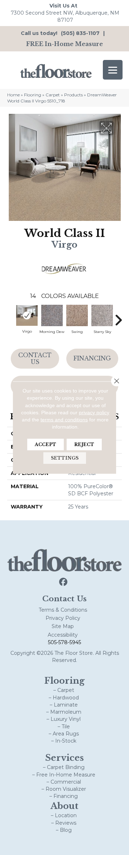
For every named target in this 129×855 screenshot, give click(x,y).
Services (64, 758)
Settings (64, 457)
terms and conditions (64, 420)
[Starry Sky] (102, 315)
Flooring (32, 94)
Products (73, 94)
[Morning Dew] (51, 315)
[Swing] (77, 315)
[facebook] (63, 582)
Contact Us (35, 358)
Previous (10, 316)
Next (118, 316)
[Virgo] (26, 315)
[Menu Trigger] (113, 70)
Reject (84, 444)
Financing (92, 358)
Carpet (53, 94)
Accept (45, 444)
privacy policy (94, 412)
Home (13, 94)
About (64, 806)
